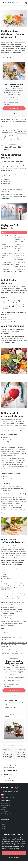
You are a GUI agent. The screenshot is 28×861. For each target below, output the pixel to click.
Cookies (3, 807)
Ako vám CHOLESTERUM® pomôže (10, 822)
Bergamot (5, 570)
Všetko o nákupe (5, 805)
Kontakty (3, 816)
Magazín (3, 809)
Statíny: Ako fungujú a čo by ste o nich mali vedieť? (21, 755)
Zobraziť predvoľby (14, 857)
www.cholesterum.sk (10, 795)
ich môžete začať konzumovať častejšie (15, 431)
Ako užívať (14, 695)
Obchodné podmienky (7, 814)
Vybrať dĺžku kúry (14, 108)
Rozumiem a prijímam (14, 853)
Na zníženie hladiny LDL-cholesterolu (11, 494)
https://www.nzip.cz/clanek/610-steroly (11, 637)
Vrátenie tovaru (5, 811)
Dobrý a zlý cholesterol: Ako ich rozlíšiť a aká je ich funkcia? (7, 755)
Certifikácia (4, 828)
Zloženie (3, 826)
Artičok (5, 572)
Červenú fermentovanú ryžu (10, 568)
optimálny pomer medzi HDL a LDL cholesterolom (19, 257)
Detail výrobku (14, 113)
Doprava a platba (5, 803)
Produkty (3, 824)
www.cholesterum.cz (10, 797)
